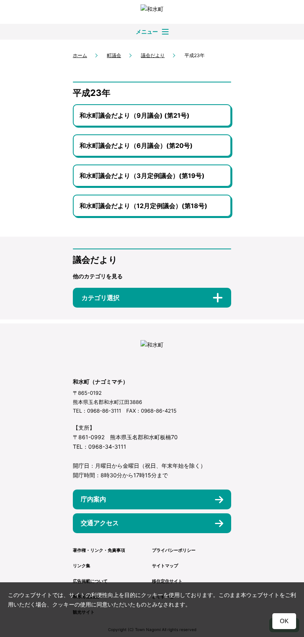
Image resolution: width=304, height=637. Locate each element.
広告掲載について (90, 581)
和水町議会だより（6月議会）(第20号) (136, 145)
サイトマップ (165, 565)
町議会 (114, 55)
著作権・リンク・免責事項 (99, 550)
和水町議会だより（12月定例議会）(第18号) (143, 206)
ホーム (80, 55)
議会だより (153, 55)
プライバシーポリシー (174, 550)
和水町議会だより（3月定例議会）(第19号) (142, 176)
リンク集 (81, 565)
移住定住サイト (167, 581)
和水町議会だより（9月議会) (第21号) (135, 115)
